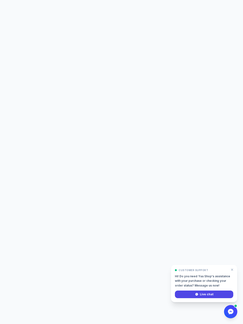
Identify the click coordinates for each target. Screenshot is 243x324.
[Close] (232, 269)
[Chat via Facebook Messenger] (230, 311)
